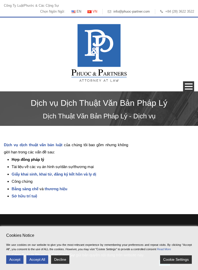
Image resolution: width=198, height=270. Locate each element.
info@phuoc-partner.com (131, 11)
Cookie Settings (176, 259)
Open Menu (188, 86)
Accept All (37, 259)
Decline (60, 259)
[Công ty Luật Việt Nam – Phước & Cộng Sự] (99, 52)
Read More (164, 249)
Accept (14, 259)
